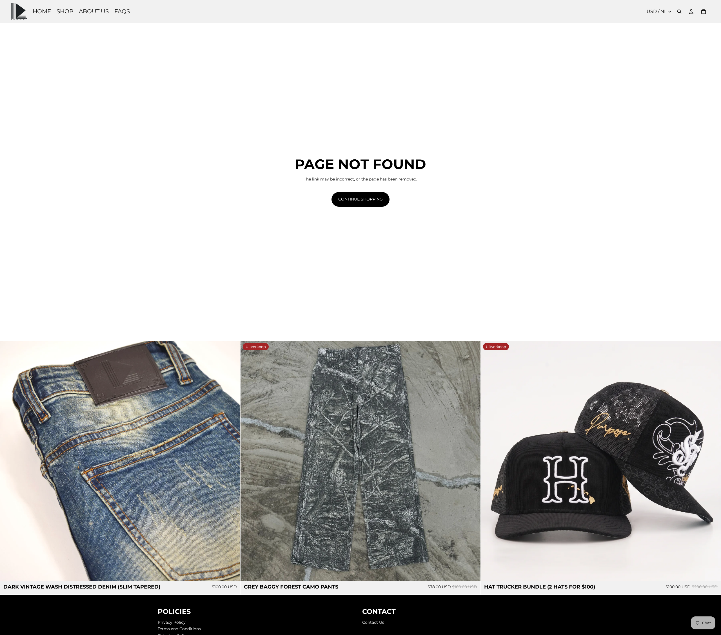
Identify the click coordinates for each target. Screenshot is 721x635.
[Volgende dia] (231, 460)
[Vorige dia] (8, 460)
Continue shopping (360, 199)
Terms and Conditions (179, 628)
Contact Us (373, 622)
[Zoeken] (679, 11)
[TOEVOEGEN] (712, 572)
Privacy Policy (172, 622)
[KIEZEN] (231, 572)
